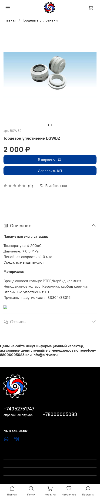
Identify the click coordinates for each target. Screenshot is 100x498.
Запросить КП (50, 170)
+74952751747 (18, 409)
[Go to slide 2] (51, 125)
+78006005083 (60, 414)
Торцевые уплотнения (41, 20)
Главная (9, 20)
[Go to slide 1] (48, 125)
